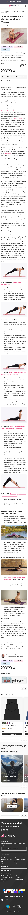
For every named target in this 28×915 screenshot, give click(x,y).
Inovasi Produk (4, 857)
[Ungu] (7, 723)
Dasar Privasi (9, 911)
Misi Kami (3, 855)
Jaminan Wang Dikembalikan (7, 877)
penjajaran (8, 153)
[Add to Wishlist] (21, 699)
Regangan (4, 110)
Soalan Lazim (4, 879)
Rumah (2, 12)
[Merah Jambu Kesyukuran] (3, 723)
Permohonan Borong (19, 879)
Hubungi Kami (17, 877)
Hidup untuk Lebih (7, 12)
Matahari (20, 118)
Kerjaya (16, 863)
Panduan (16, 875)
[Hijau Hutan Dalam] (25, 723)
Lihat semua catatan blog (8, 751)
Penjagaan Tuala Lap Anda (6, 881)
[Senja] (5, 723)
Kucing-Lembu (11, 110)
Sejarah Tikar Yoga (5, 863)
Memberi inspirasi (7, 46)
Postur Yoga (18, 46)
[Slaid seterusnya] (25, 688)
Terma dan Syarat (17, 911)
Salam (15, 118)
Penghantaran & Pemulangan (7, 875)
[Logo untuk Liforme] (14, 6)
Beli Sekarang (11, 806)
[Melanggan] (25, 849)
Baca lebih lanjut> (16, 682)
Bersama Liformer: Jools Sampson (10, 777)
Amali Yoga (5, 49)
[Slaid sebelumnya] (22, 688)
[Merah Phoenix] (9, 723)
